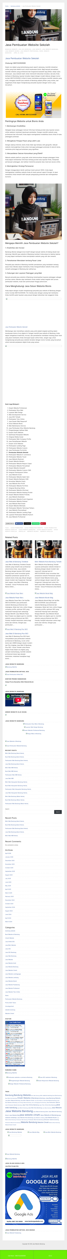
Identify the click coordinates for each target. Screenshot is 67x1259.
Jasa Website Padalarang (12, 984)
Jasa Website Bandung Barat (40, 1111)
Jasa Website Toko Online (12, 992)
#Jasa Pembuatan (17, 527)
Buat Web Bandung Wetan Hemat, (15, 800)
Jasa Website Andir (10, 963)
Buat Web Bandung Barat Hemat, (14, 757)
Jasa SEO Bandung (24, 49)
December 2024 (9, 900)
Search (7, 809)
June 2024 (8, 914)
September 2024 (10, 907)
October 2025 (9, 867)
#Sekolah (22, 531)
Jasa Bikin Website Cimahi (27, 1100)
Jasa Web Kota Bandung (35, 1108)
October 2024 (9, 903)
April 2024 (8, 918)
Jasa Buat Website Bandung (50, 1100)
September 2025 (10, 871)
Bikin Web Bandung (35, 1095)
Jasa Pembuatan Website (53, 1102)
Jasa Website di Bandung (49, 1115)
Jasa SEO (8, 949)
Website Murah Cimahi (10, 1124)
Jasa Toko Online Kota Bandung (47, 1105)
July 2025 (8, 878)
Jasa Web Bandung (10, 956)
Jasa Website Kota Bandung (25, 1117)
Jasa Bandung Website (53, 1098)
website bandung (10, 1010)
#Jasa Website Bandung (27, 529)
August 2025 (9, 875)
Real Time (15, 1065)
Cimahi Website (9, 938)
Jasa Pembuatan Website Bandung (13, 1105)
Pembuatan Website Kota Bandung (13, 1122)
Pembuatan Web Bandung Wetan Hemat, (17, 803)
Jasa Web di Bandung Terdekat (16, 562)
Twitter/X (28, 523)
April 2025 (8, 889)
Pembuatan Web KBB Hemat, (13, 775)
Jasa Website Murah (12, 51)
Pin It (43, 523)
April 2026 (8, 853)
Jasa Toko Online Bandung (30, 1105)
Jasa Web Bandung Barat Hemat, (14, 764)
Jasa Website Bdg (14, 1115)
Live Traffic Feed (15, 1022)
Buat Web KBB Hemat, (11, 771)
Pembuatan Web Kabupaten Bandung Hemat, (18, 789)
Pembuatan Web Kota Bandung (35, 1119)
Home (6, 6)
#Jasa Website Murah (44, 529)
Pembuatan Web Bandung (22, 1119)
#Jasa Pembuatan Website (34, 527)
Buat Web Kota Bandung (11, 1098)
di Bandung (34, 1098)
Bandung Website (22, 1095)
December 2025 (9, 860)
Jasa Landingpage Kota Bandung (39, 1102)
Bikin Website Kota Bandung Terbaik (48, 562)
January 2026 (9, 857)
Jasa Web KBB (9, 778)
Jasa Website (36, 49)
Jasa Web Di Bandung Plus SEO (16, 633)
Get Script (10, 1065)
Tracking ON (19, 1065)
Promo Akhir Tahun (10, 1002)
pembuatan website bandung (51, 1119)
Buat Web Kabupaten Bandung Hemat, (16, 785)
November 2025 (10, 864)
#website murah (33, 531)
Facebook (19, 523)
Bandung (9, 1095)
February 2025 (9, 896)
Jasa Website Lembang (12, 977)
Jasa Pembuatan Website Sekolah (22, 58)
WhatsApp (36, 523)
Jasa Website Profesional (29, 51)
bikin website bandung (46, 1095)
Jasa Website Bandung (50, 49)
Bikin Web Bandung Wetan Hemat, (15, 796)
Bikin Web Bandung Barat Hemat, (14, 753)
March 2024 (8, 921)
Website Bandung (29, 1122)
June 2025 (8, 882)
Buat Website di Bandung (12, 934)
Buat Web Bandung (57, 1095)
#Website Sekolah (46, 531)
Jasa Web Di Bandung (22, 1108)
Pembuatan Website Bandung (13, 999)
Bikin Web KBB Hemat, (11, 767)
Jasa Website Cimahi (11, 970)
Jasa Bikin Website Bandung (12, 1100)
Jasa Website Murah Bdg (44, 598)
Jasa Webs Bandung (46, 1108)
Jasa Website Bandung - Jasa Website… (15, 1042)
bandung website (15, 6)
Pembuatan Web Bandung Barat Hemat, (16, 760)
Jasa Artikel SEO (10, 941)
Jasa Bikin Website (10, 945)
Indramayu (42, 1098)
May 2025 (8, 885)
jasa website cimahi (30, 1115)
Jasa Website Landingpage (13, 974)
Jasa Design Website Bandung (24, 1102)
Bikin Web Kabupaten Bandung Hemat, (16, 782)
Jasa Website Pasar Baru (14, 598)
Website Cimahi (9, 1013)
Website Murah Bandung (54, 1122)
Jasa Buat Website (39, 1100)
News (41, 51)
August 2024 (9, 911)
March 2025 (8, 893)
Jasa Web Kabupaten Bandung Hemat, (16, 793)
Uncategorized (9, 1006)
